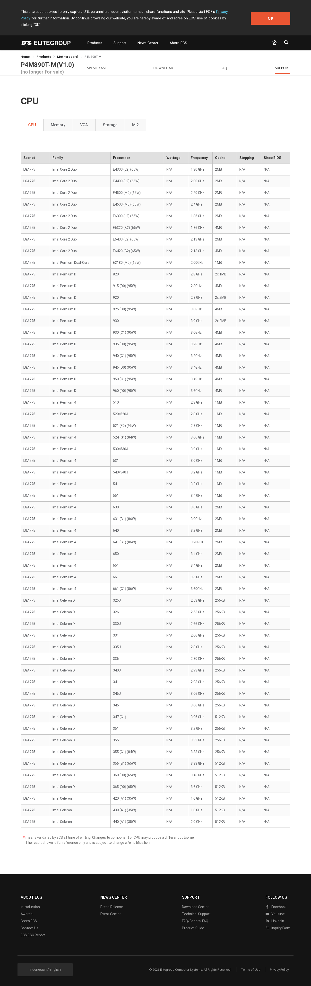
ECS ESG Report (33, 935)
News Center (148, 43)
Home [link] (25, 56)
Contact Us (29, 928)
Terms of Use (250, 969)
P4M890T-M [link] (93, 56)
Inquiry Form (280, 928)
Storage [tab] (110, 125)
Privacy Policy (279, 969)
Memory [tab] (58, 125)
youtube (278, 914)
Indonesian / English (45, 969)
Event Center (110, 914)
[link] (43, 56)
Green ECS (29, 921)
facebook (278, 907)
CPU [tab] (32, 125)
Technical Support (196, 914)
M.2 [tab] (135, 125)
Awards (27, 914)
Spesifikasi (96, 68)
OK (271, 18)
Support (119, 43)
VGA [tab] (84, 125)
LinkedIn (277, 921)
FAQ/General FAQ (195, 921)
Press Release (111, 907)
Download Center (195, 907)
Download (163, 68)
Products (94, 43)
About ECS (178, 43)
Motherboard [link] (67, 56)
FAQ (224, 68)
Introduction (30, 907)
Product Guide (193, 928)
